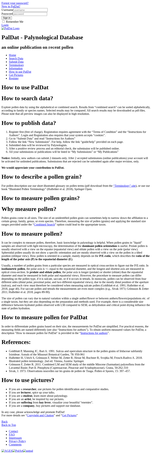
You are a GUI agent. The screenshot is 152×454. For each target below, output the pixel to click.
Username (7, 9)
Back (4, 421)
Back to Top (8, 425)
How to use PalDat (20, 71)
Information (16, 68)
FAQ (12, 434)
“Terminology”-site (124, 185)
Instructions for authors (94, 333)
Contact (13, 431)
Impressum (15, 437)
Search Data (16, 58)
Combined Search (44, 224)
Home (12, 55)
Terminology (16, 65)
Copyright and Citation (40, 415)
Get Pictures (16, 75)
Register (14, 78)
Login (5, 25)
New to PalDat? (10, 6)
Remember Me (14, 21)
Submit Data (16, 61)
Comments (15, 444)
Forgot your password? (15, 3)
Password (7, 13)
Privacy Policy (17, 441)
